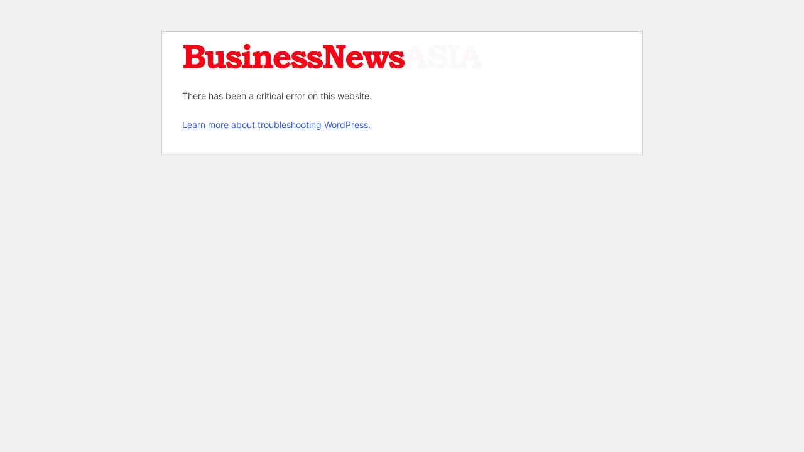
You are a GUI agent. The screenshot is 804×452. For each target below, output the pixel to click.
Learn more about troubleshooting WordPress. (276, 124)
